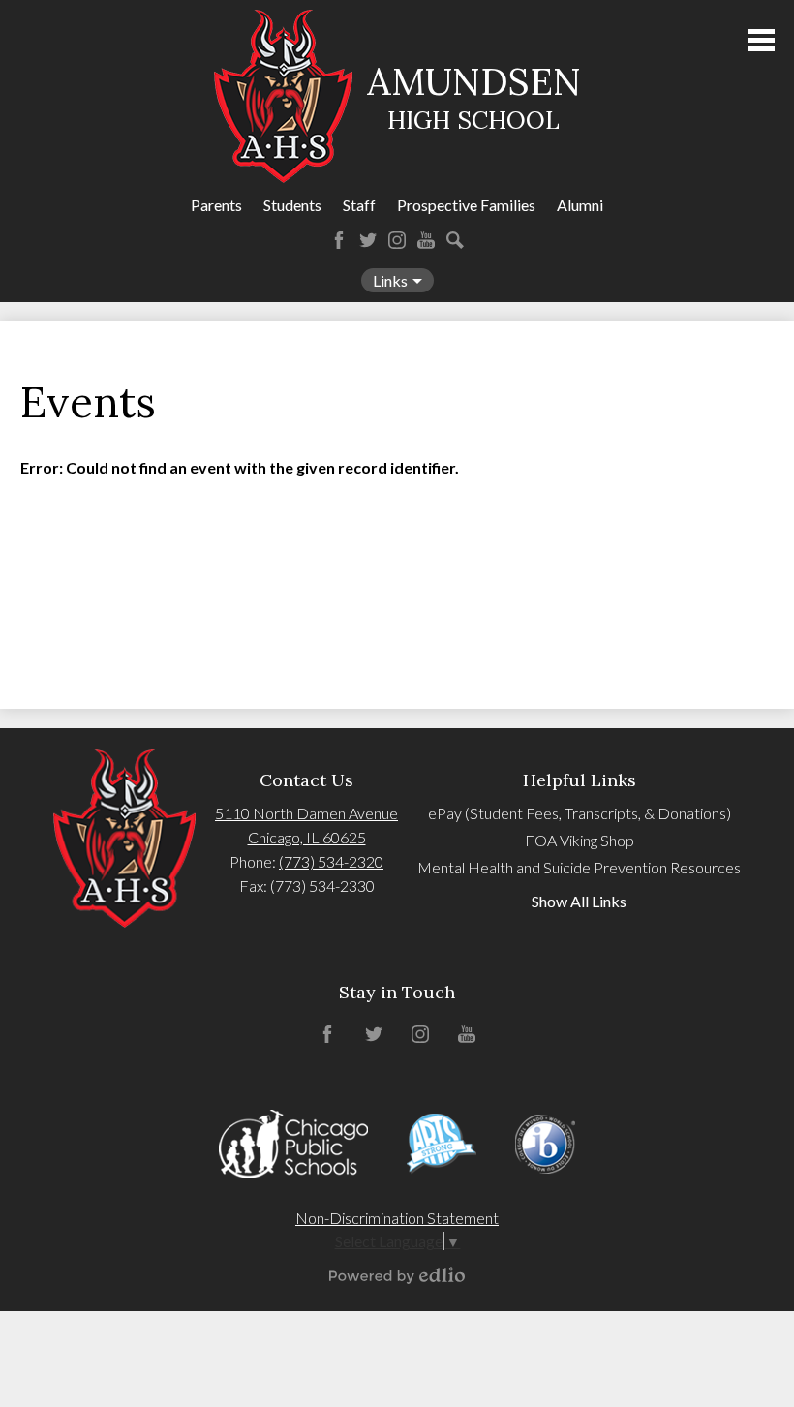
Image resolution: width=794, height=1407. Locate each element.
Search (455, 240)
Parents (216, 205)
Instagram (397, 240)
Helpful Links (579, 780)
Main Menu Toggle (761, 40)
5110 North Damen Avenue (306, 813)
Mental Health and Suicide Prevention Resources (579, 867)
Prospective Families (466, 205)
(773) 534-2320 (331, 861)
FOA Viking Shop (579, 840)
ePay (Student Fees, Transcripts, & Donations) (579, 813)
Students (292, 205)
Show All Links (579, 901)
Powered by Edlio (397, 1275)
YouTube (426, 240)
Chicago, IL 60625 (307, 837)
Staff (359, 205)
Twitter (368, 240)
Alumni (580, 205)
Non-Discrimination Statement (397, 1217)
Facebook (339, 240)
